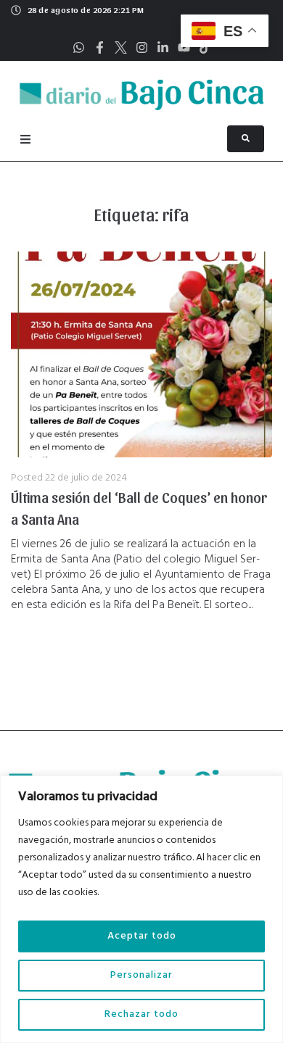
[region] (141, 909)
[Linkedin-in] (163, 47)
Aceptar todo (141, 936)
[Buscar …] (245, 138)
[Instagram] (142, 47)
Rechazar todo (141, 1014)
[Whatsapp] (79, 47)
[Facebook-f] (100, 47)
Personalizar (141, 975)
